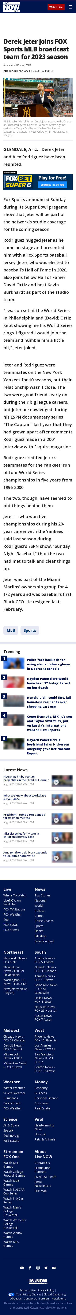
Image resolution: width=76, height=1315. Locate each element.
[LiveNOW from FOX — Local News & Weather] (11, 7)
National (40, 900)
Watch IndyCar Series (13, 1200)
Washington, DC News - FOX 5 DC (15, 982)
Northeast (13, 952)
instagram (38, 1267)
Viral (39, 1119)
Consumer (42, 1103)
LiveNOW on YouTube (12, 902)
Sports (30, 630)
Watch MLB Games (11, 1182)
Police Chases (44, 921)
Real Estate (42, 1108)
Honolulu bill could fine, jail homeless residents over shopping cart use (49, 702)
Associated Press (13, 65)
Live (7, 889)
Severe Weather (14, 1093)
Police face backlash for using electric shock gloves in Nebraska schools (49, 664)
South (40, 952)
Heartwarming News (44, 1127)
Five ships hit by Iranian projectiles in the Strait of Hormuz (26, 778)
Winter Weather (14, 1088)
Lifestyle (40, 936)
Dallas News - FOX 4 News (44, 1000)
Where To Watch (14, 895)
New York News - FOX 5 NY (15, 960)
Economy (41, 1088)
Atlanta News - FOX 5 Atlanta (45, 960)
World (39, 905)
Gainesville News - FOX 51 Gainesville (46, 989)
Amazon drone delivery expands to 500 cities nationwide (25, 854)
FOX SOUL (10, 925)
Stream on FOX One (13, 1154)
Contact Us (42, 1163)
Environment (12, 1103)
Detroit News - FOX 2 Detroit (13, 1047)
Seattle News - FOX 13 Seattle (45, 1069)
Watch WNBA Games (12, 1235)
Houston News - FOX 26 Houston (46, 1009)
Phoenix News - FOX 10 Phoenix (45, 1038)
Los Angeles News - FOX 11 (45, 1047)
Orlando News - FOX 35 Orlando (45, 969)
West (39, 1030)
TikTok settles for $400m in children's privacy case (21, 835)
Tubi (6, 919)
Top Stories (42, 895)
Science (10, 1119)
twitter (46, 1267)
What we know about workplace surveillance (24, 797)
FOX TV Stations (14, 909)
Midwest (11, 1030)
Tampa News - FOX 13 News (45, 978)
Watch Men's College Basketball (12, 1211)
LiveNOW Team (45, 1177)
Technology (11, 1135)
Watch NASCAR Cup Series (13, 1191)
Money (41, 1081)
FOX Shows (11, 930)
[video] (62, 781)
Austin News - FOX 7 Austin (44, 1017)
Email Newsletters (43, 1184)
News (40, 889)
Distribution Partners (42, 1170)
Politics (39, 911)
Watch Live (56, 7)
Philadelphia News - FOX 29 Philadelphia (13, 971)
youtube (22, 1267)
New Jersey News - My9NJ (15, 991)
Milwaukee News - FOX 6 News (15, 1065)
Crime (39, 916)
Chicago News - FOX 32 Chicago (14, 1038)
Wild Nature (11, 1141)
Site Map (41, 1191)
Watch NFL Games (11, 1165)
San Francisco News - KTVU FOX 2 (44, 1058)
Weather (11, 1081)
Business (41, 1093)
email (54, 1267)
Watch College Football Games (14, 1173)
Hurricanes (10, 1098)
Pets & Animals (45, 1139)
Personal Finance (46, 1098)
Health (39, 931)
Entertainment (44, 941)
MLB (28, 65)
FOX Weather (12, 914)
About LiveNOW (43, 1154)
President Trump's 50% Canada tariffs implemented (24, 816)
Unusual (40, 1134)
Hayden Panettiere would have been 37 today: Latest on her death (48, 683)
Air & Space (11, 1125)
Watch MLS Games (11, 1244)
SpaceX (8, 1130)
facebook (30, 1267)
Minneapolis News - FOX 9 (12, 1056)
